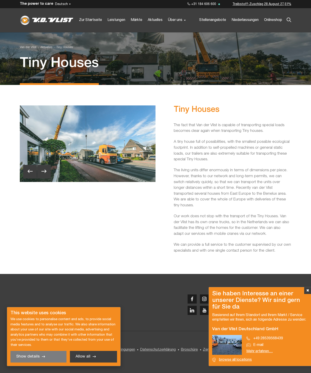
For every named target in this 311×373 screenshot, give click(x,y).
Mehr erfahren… (259, 351)
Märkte (136, 20)
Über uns (175, 20)
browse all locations (235, 359)
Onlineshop (273, 20)
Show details (28, 356)
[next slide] (44, 172)
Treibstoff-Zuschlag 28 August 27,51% (261, 4)
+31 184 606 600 (203, 4)
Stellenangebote (212, 20)
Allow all (83, 356)
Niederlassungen (245, 20)
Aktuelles (155, 20)
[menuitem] (44, 47)
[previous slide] (30, 172)
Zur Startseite (90, 20)
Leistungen (116, 20)
